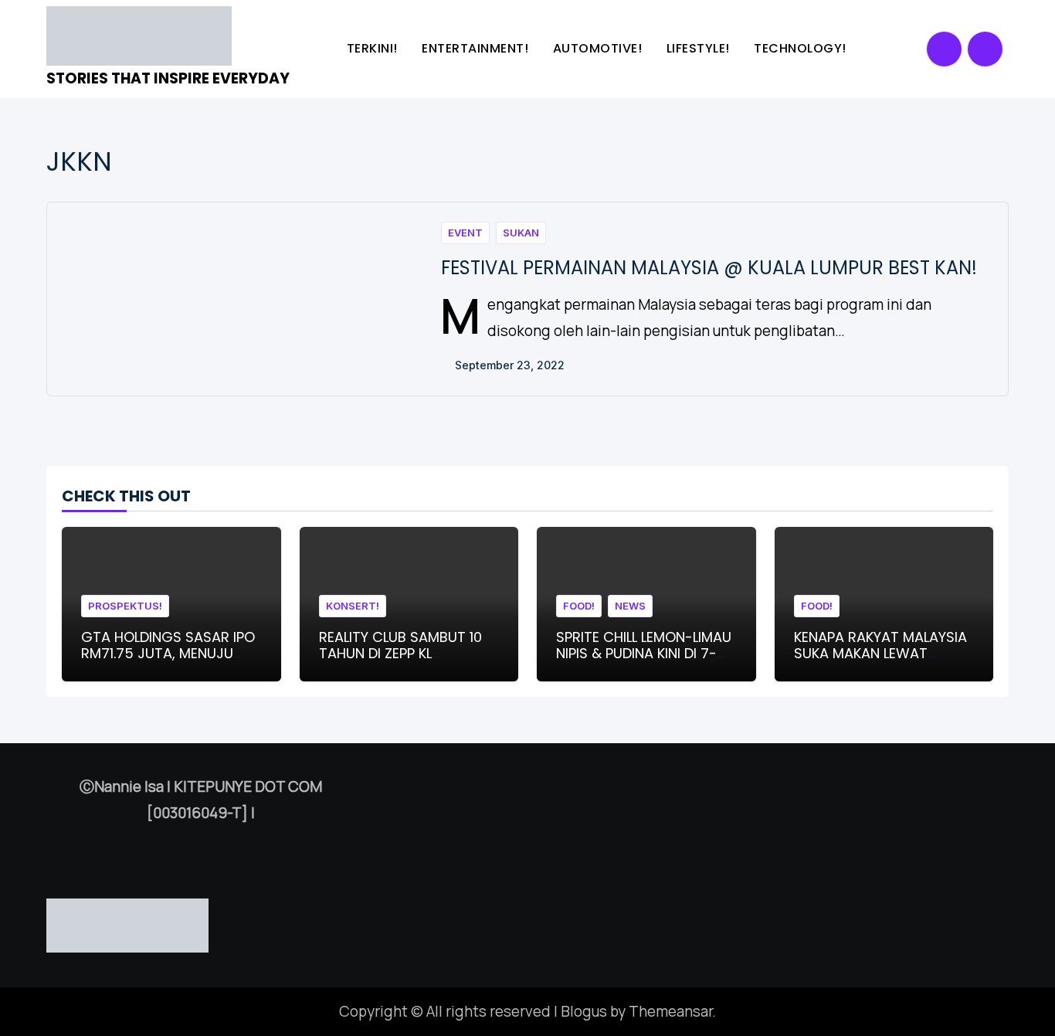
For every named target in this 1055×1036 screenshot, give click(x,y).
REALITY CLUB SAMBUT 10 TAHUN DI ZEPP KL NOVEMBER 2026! (400, 653)
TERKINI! (374, 48)
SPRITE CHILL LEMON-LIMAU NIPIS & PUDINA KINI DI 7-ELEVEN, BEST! (643, 653)
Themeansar (670, 1011)
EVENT (465, 232)
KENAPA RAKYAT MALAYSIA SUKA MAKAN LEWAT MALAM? (880, 653)
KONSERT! (352, 606)
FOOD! (579, 606)
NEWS (630, 606)
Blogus (584, 1011)
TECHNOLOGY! (802, 48)
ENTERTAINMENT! (477, 48)
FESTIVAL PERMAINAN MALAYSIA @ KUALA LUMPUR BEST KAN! (709, 267)
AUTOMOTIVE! (599, 48)
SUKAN (521, 232)
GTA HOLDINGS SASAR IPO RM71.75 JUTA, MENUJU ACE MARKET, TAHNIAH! (168, 653)
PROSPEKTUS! (125, 606)
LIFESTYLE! (700, 48)
